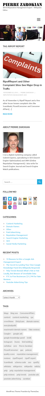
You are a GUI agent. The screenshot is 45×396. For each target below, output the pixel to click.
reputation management (27, 354)
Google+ (7, 333)
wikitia (37, 366)
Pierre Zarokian (27, 92)
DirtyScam (20, 321)
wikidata (7, 366)
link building (27, 341)
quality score (9, 354)
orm (15, 346)
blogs (6, 313)
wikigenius (17, 366)
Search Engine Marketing (17, 238)
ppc (21, 350)
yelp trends (21, 374)
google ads (17, 333)
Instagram (8, 341)
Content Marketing (14, 223)
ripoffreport (18, 358)
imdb (29, 337)
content (7, 317)
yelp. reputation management (22, 370)
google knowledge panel (14, 337)
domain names (33, 321)
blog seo (14, 313)
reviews (7, 358)
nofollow (7, 346)
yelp (5, 370)
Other (8, 229)
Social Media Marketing (16, 243)
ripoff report (30, 358)
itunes (17, 341)
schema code (20, 362)
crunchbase (8, 321)
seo (29, 362)
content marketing (20, 317)
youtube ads (33, 374)
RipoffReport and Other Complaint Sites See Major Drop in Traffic (22, 85)
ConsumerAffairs (27, 313)
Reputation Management (13, 95)
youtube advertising (12, 378)
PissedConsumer (11, 350)
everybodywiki (10, 325)
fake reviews (34, 329)
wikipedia (28, 366)
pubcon (28, 350)
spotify (36, 362)
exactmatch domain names (15, 329)
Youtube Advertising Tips (17, 282)
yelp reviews (9, 374)
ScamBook (8, 362)
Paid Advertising (13, 232)
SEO (25, 95)
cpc (32, 317)
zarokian (26, 378)
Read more (7, 114)
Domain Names (12, 226)
